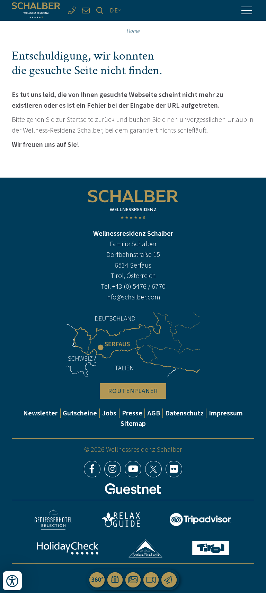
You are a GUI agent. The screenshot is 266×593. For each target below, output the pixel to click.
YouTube (133, 469)
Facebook (92, 469)
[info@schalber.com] (86, 10)
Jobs (109, 413)
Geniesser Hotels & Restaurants (53, 520)
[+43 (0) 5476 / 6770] (71, 10)
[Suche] (100, 10)
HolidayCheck (68, 548)
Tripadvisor (200, 519)
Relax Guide (121, 519)
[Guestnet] (133, 488)
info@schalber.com (133, 297)
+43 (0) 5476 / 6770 (139, 286)
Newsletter (40, 413)
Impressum (226, 413)
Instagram (112, 469)
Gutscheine (80, 413)
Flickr (174, 469)
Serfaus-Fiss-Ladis (145, 548)
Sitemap (133, 423)
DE (114, 10)
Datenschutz (184, 413)
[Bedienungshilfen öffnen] (12, 580)
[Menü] (246, 10)
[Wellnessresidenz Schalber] (36, 10)
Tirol (210, 548)
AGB (154, 413)
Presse (132, 413)
